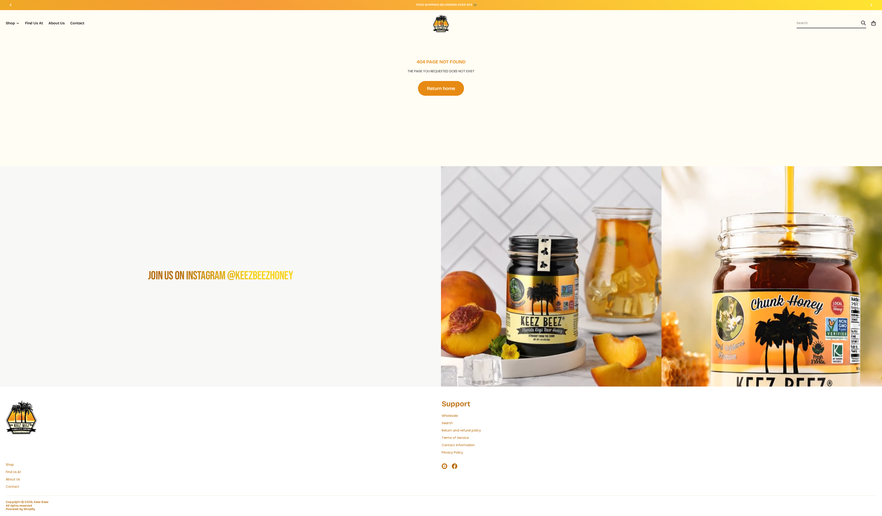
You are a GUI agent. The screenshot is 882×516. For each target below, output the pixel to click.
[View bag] (873, 23)
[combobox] (828, 23)
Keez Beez (41, 502)
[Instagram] (444, 466)
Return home (441, 88)
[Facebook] (454, 466)
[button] (831, 23)
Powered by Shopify (20, 509)
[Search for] (863, 23)
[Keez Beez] (441, 23)
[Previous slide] (11, 5)
